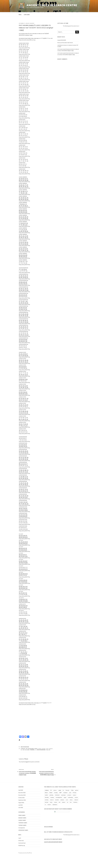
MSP (60, 792)
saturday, (51, 795)
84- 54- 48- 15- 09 (23, 683)
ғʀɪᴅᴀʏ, (71, 799)
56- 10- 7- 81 (24, 193)
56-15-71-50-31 (23, 607)
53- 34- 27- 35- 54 (23, 288)
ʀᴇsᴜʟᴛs (52, 799)
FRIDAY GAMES (21, 815)
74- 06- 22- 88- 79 (23, 470)
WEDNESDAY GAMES (23, 830)
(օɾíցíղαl (23, 748)
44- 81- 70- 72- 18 (23, 471)
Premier (74, 792)
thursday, (47, 797)
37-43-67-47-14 (23, 309)
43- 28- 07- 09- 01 (23, 237)
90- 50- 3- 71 (23, 204)
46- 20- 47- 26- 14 (23, 361)
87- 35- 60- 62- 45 (23, 197)
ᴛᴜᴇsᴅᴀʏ (49, 804)
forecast (67, 790)
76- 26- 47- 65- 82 (23, 322)
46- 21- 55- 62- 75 (23, 491)
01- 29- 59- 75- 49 (23, 315)
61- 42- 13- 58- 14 (23, 354)
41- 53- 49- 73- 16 (23, 658)
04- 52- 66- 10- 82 (23, 478)
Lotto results (27, 14)
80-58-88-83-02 (23, 573)
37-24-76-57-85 (23, 514)
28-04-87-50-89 (23, 562)
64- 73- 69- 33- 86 (23, 314)
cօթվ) (36, 748)
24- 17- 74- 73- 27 (23, 400)
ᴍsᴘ (59, 802)
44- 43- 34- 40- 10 (23, 484)
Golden (50, 792)
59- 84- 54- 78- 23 (23, 666)
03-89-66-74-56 (23, 379)
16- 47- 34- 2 (24, 652)
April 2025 (20, 790)
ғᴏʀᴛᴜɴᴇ (46, 802)
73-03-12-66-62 (23, 580)
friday (72, 790)
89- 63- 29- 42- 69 (23, 685)
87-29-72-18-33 (23, 392)
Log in (19, 838)
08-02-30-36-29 (23, 537)
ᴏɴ (21, 749)
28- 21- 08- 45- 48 (23, 459)
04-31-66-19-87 (23, 550)
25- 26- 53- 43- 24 (23, 620)
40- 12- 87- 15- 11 (23, 632)
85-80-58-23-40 (23, 393)
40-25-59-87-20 (23, 588)
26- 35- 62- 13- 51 (23, 374)
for (63, 790)
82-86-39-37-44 (23, 586)
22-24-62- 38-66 (23, 510)
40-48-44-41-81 (23, 307)
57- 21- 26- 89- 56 (23, 218)
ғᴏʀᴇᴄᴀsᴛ (48, 749)
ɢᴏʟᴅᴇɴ (43, 748)
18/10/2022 (31, 748)
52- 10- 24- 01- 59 (23, 248)
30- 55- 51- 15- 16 (23, 497)
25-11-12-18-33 (22, 366)
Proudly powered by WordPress (25, 852)
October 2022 (21, 797)
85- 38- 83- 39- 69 (23, 199)
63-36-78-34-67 (23, 561)
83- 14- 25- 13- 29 (23, 385)
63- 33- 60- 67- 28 (23, 398)
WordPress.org (21, 845)
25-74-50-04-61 (23, 581)
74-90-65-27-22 (23, 599)
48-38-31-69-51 (23, 256)
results (46, 795)
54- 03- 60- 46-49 (23, 451)
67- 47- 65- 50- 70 (23, 639)
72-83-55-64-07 (23, 516)
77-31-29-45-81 (23, 645)
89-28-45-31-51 (23, 210)
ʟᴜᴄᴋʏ (47, 748)
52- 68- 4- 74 (24, 191)
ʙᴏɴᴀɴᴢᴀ (62, 799)
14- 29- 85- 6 (24, 640)
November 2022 (22, 795)
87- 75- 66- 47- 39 (23, 250)
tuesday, (32, 749)
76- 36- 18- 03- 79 (23, 326)
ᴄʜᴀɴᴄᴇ (40, 748)
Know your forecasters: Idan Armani (65, 42)
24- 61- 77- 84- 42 (23, 424)
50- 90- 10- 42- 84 (23, 303)
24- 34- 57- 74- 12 (23, 489)
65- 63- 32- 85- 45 (23, 216)
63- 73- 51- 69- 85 (23, 355)
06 (27, 748)
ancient (32, 23)
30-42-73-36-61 (23, 508)
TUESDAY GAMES (22, 825)
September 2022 (22, 800)
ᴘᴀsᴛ (24, 749)
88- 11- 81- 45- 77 (23, 463)
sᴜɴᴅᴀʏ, (74, 795)
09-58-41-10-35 (23, 282)
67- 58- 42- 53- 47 (23, 275)
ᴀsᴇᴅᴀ (51, 802)
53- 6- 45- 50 (24, 626)
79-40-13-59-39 (23, 691)
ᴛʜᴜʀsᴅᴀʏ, (75, 802)
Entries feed (21, 840)
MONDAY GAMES (22, 817)
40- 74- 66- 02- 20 (23, 503)
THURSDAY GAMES (22, 822)
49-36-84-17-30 (23, 341)
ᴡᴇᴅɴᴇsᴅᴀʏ (55, 804)
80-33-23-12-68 (23, 255)
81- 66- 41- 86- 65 (23, 277)
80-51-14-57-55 (23, 548)
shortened (57, 795)
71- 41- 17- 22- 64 (23, 502)
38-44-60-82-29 (23, 605)
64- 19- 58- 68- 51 (23, 320)
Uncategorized (25, 746)
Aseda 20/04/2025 (61, 40)
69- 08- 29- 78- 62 (23, 334)
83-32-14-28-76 (23, 535)
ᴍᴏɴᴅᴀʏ (51, 748)
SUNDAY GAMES (22, 820)
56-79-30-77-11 (23, 593)
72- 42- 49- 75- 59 (23, 387)
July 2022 (20, 805)
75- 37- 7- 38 (24, 301)
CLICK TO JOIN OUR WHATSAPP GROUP (53, 841)
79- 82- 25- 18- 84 (23, 231)
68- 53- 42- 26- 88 (23, 180)
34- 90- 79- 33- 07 (23, 405)
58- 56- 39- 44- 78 (23, 186)
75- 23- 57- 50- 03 (23, 242)
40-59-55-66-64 (23, 543)
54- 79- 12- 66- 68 (23, 244)
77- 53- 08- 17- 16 (23, 476)
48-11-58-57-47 (23, 647)
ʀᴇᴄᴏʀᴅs (27, 749)
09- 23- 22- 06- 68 (23, 457)
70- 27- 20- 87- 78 (23, 660)
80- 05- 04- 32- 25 (23, 677)
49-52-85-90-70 (23, 569)
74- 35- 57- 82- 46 (23, 483)
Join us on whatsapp (48, 826)
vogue (65, 797)
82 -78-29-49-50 (23, 542)
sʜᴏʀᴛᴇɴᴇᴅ (63, 795)
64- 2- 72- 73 (24, 425)
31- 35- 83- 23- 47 (23, 178)
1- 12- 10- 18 (24, 269)
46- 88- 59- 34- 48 (23, 672)
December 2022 (21, 792)
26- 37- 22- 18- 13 (23, 205)
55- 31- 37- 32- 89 (23, 664)
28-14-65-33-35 (23, 295)
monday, (56, 792)
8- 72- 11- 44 (24, 229)
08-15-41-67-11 (23, 554)
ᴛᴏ (35, 749)
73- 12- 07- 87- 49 (23, 412)
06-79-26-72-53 (23, 556)
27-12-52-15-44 (23, 444)
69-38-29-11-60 (23, 212)
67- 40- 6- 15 (24, 224)
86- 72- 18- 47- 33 (23, 419)
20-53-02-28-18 (23, 339)
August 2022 (21, 802)
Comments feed (21, 843)
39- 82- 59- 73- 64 (23, 621)
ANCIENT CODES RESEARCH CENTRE (52, 5)
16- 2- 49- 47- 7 (23, 634)
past (70, 792)
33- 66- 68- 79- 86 (23, 290)
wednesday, (70, 797)
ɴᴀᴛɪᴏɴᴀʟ (47, 799)
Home (20, 14)
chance (55, 790)
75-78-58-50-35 (23, 690)
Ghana (46, 792)
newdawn (65, 792)
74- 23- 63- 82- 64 (23, 452)
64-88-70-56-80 (23, 601)
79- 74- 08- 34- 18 (23, 411)
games (76, 790)
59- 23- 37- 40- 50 (23, 360)
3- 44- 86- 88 (23, 653)
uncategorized (41, 749)
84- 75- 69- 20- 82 (23, 495)
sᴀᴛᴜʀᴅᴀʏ (69, 795)
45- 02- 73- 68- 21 (23, 671)
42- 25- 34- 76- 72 (23, 628)
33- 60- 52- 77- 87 (23, 185)
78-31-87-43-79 (23, 446)
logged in (27, 761)
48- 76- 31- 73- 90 (23, 236)
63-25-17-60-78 (23, 283)
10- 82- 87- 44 (24, 223)
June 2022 (20, 807)
